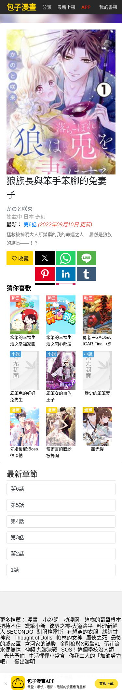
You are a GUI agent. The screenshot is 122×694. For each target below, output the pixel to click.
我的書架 (108, 7)
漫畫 (32, 620)
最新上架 (66, 7)
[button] (45, 258)
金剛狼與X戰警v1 (80, 644)
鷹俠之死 (96, 637)
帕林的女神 (69, 637)
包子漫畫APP (41, 681)
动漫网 (71, 620)
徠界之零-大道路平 (71, 626)
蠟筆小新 (35, 626)
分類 (46, 7)
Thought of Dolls (33, 637)
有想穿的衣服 (82, 632)
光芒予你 (14, 656)
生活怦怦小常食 (47, 656)
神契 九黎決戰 (41, 649)
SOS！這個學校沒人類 (87, 649)
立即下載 (106, 684)
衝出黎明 (24, 661)
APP (85, 7)
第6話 (30, 224)
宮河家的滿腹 (40, 644)
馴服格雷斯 (50, 632)
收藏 (23, 258)
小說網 (51, 620)
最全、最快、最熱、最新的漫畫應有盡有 (56, 687)
